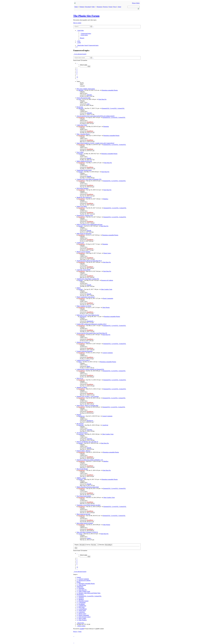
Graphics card (80, 242)
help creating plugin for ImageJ (85, 523)
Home (76, 6)
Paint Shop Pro (102, 99)
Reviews (105, 6)
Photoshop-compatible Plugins (110, 90)
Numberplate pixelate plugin (84, 170)
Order (93, 6)
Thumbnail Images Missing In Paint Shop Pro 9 (89, 260)
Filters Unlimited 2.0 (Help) (84, 306)
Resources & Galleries (107, 280)
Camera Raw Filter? (82, 125)
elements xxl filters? (82, 387)
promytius (81, 425)
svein (79, 99)
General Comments (107, 352)
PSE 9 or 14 (80, 378)
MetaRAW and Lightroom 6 (84, 197)
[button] (77, 63)
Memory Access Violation (83, 251)
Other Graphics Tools (106, 289)
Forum (110, 6)
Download (88, 6)
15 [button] (77, 77)
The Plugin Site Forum (86, 15)
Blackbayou (81, 416)
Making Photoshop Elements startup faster (88, 487)
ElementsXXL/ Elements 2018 (85, 215)
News (114, 6)
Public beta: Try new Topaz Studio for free (88, 315)
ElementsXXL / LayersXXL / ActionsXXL (113, 108)
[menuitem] (85, 33)
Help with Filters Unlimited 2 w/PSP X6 (87, 532)
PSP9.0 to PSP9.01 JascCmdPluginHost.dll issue (89, 224)
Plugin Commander (108, 298)
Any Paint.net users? (82, 432)
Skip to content (77, 23)
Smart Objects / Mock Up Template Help (87, 405)
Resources (99, 6)
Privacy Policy (136, 3)
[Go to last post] (92, 95)
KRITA (79, 288)
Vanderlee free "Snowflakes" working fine (88, 279)
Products (82, 6)
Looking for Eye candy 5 (83, 360)
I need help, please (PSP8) (83, 269)
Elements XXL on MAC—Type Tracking (88, 396)
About (119, 6)
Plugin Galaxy (107, 253)
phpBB (82, 628)
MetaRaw (105, 199)
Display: (77, 544)
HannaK (80, 153)
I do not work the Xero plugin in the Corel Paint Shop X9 (92, 333)
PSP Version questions (82, 188)
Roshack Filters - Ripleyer (83, 450)
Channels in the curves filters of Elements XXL (89, 179)
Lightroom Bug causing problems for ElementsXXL (90, 369)
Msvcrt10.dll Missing (82, 469)
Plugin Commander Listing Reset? (86, 297)
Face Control (80, 152)
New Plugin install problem (84, 496)
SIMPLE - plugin (81, 478)
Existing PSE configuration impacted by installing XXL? (92, 324)
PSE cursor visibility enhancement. (86, 88)
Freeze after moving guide (83, 98)
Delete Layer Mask (82, 206)
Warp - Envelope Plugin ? (83, 134)
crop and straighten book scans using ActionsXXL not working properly (96, 116)
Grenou (80, 533)
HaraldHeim (81, 117)
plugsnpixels (83, 316)
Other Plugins (106, 307)
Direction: (102, 544)
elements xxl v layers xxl (83, 342)
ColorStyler (105, 425)
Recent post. (80, 107)
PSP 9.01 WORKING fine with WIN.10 (87, 441)
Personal (79, 414)
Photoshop (106, 126)
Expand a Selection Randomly (85, 351)
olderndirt (80, 90)
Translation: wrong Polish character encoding (88, 505)
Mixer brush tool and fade (83, 514)
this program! (80, 423)
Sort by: (88, 544)
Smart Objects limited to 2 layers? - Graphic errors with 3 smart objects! (95, 143)
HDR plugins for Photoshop (84, 233)
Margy (80, 361)
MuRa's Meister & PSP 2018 (84, 161)
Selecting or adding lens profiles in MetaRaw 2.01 (90, 460)
